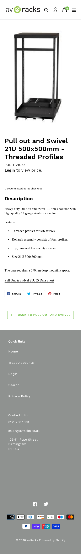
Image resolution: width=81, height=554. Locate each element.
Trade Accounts (21, 363)
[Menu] (73, 9)
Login (10, 170)
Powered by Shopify (52, 540)
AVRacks (32, 540)
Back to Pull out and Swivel (43, 314)
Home (13, 351)
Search (14, 385)
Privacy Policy (19, 396)
